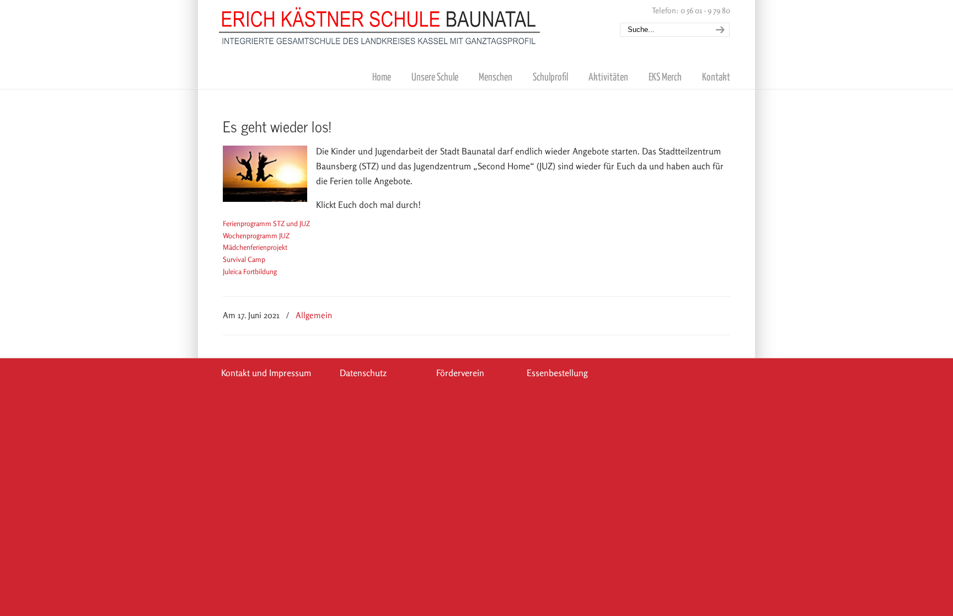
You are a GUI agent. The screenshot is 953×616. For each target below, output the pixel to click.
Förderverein (460, 372)
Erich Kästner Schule (380, 23)
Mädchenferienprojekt (255, 247)
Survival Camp (244, 259)
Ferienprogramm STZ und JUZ (266, 223)
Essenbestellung (557, 372)
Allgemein (314, 315)
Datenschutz (363, 372)
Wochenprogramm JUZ (256, 235)
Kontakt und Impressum (266, 372)
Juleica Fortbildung (250, 271)
